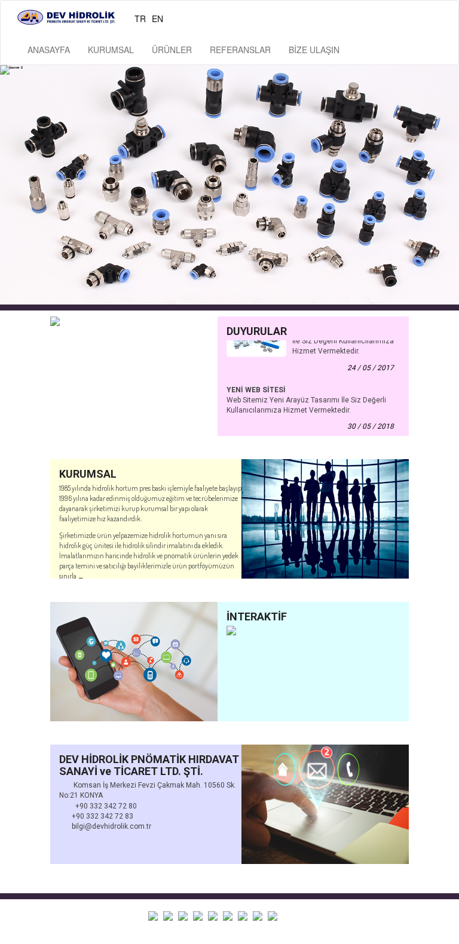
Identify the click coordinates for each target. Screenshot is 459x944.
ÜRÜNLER (172, 50)
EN (157, 18)
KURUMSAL (111, 50)
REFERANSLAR (240, 50)
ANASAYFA (48, 50)
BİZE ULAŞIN (314, 50)
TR (140, 18)
